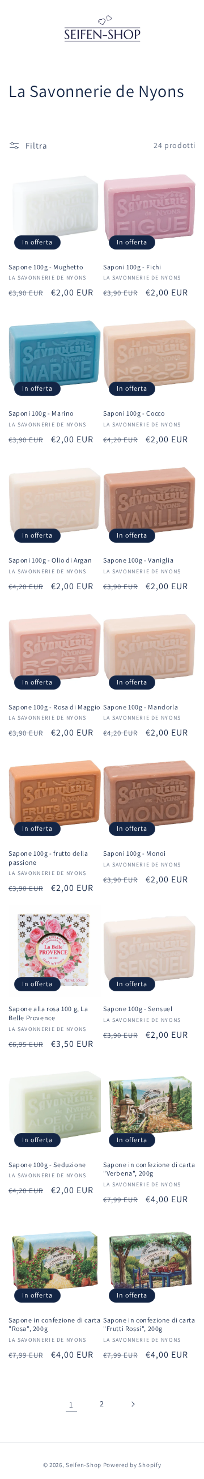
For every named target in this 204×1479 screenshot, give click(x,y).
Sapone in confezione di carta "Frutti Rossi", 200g (149, 1324)
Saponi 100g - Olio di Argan (50, 560)
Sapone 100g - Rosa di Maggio (54, 707)
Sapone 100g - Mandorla (140, 707)
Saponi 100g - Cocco (133, 413)
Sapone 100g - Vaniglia (138, 560)
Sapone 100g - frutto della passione (48, 858)
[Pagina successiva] (132, 1404)
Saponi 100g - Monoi (134, 853)
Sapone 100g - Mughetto (45, 267)
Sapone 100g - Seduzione (47, 1164)
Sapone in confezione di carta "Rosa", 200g (54, 1324)
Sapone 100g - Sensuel (138, 1008)
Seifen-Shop (83, 1465)
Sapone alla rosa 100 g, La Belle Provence (48, 1013)
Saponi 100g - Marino (41, 413)
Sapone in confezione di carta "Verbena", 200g (149, 1169)
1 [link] (71, 1404)
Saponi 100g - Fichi (132, 267)
